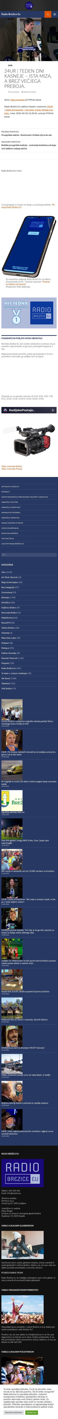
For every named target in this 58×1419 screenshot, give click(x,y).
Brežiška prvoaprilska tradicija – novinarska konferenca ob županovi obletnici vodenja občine (29, 145)
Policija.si (5, 648)
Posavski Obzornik (9, 658)
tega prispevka (17, 100)
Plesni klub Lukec (8, 638)
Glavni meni (54, 14)
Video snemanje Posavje (11, 469)
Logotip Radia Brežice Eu (12, 544)
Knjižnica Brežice (8, 608)
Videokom (5, 684)
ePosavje (5, 598)
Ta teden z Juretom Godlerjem (14, 674)
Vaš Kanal (5, 679)
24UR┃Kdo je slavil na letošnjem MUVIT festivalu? (23, 1048)
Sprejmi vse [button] (31, 1413)
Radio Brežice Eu (10, 14)
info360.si (5, 603)
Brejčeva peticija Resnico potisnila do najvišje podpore (24, 1103)
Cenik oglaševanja (10, 528)
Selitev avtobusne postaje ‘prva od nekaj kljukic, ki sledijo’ (26, 1075)
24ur (10, 65)
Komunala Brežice (9, 533)
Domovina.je (6, 593)
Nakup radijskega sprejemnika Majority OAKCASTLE (24, 497)
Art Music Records (9, 577)
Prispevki (5, 663)
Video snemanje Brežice (11, 466)
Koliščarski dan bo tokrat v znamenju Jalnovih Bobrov (24, 1020)
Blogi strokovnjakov (9, 583)
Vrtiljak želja (7, 538)
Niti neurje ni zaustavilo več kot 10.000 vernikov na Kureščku (27, 871)
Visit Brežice (6, 689)
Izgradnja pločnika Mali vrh (12, 812)
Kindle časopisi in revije (12, 523)
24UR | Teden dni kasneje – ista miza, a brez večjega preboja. (28, 109)
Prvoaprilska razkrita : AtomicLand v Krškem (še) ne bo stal (26, 133)
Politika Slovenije (8, 653)
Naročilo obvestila (10, 518)
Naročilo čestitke (9, 502)
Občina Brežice (7, 628)
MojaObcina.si (7, 618)
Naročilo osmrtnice (10, 507)
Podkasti (5, 492)
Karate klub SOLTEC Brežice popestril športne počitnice (25, 992)
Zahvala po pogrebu (10, 512)
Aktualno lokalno (10, 486)
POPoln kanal (29, 92)
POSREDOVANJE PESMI (12, 1273)
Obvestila (5, 633)
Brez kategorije (7, 588)
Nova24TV (6, 623)
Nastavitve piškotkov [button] (13, 1413)
